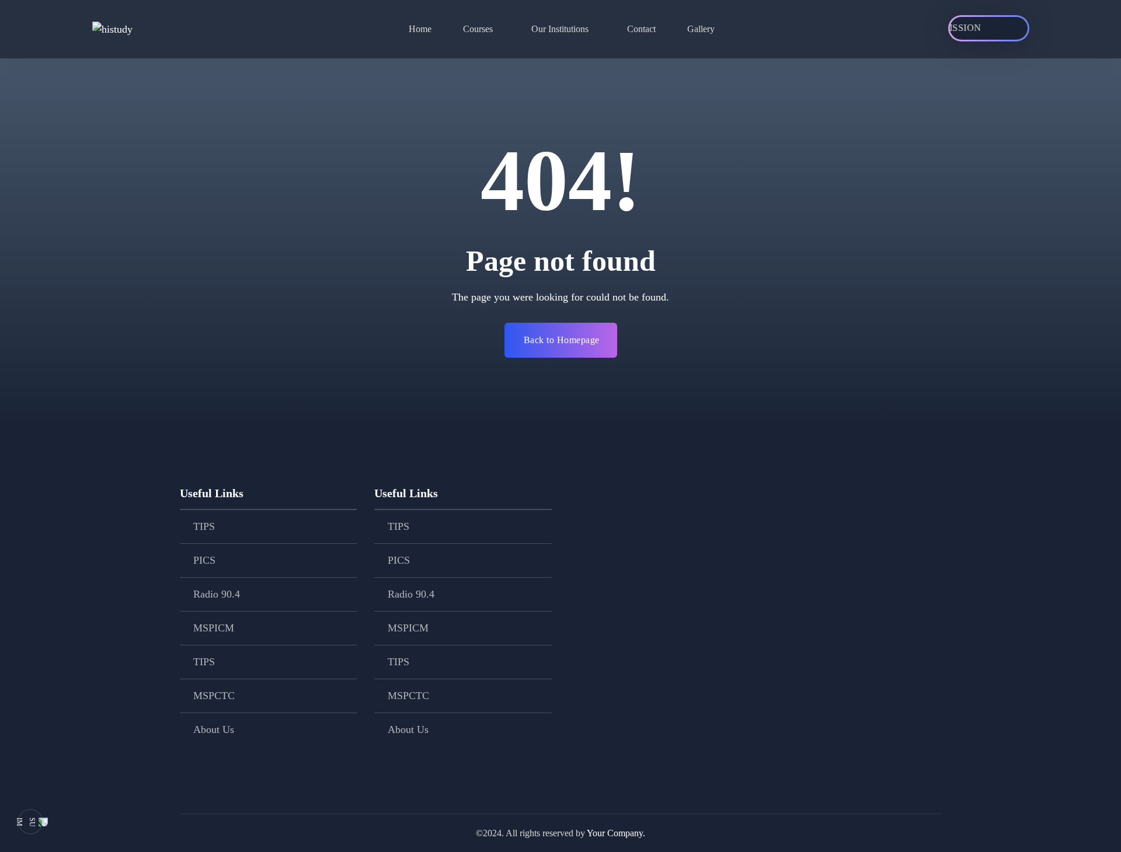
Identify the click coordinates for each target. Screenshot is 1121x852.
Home (420, 29)
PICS (204, 560)
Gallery (701, 29)
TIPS (204, 526)
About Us (213, 729)
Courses (478, 29)
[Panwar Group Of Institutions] (136, 29)
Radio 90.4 (216, 594)
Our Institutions (560, 29)
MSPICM (213, 628)
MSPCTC (214, 695)
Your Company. (616, 833)
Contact (641, 29)
